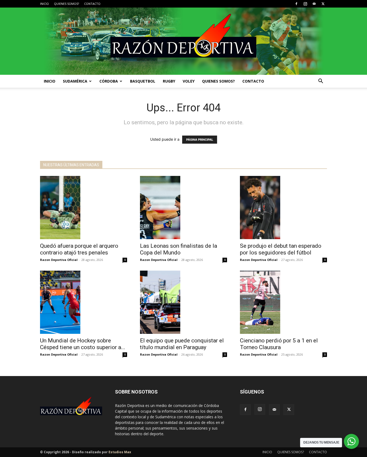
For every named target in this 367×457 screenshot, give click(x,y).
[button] (320, 81)
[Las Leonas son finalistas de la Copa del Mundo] (183, 207)
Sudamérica (75, 81)
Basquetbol (142, 81)
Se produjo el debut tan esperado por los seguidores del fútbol (280, 249)
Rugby (169, 81)
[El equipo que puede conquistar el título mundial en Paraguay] (183, 302)
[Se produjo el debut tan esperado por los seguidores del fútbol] (283, 207)
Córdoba (108, 81)
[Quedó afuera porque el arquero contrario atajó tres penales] (83, 207)
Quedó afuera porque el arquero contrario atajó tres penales (79, 249)
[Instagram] (305, 4)
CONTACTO (92, 4)
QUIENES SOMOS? (66, 4)
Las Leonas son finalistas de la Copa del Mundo (178, 249)
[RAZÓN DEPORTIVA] (183, 41)
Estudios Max (120, 452)
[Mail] (314, 4)
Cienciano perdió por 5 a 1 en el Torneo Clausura (279, 343)
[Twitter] (323, 4)
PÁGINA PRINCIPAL (199, 139)
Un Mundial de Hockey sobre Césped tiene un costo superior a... (82, 343)
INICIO (44, 4)
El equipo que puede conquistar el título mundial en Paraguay (182, 343)
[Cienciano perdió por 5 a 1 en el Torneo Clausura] (283, 302)
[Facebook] (296, 4)
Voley (189, 81)
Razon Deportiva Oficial (59, 260)
